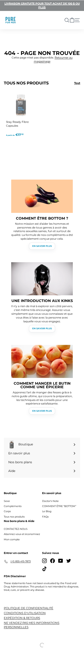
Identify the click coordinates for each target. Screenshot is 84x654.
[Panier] (72, 20)
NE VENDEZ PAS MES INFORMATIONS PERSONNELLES (31, 625)
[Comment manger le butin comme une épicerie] (42, 361)
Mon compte (12, 539)
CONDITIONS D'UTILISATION (25, 613)
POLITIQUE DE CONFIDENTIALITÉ (28, 608)
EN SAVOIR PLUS (42, 246)
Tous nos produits (14, 516)
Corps (7, 511)
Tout (77, 83)
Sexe (7, 501)
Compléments (13, 506)
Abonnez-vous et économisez (22, 534)
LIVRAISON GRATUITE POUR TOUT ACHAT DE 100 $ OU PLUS (42, 5)
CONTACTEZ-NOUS (16, 528)
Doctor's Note (50, 501)
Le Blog (47, 511)
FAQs (45, 516)
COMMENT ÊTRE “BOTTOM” (59, 506)
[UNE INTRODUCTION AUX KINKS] (42, 279)
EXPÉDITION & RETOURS (22, 618)
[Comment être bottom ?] (42, 196)
